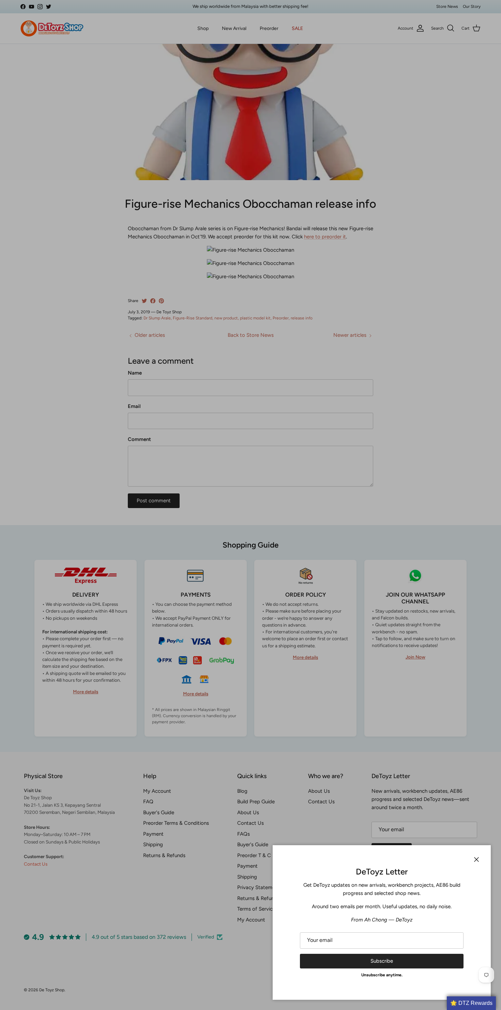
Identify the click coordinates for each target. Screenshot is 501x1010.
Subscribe (381, 961)
